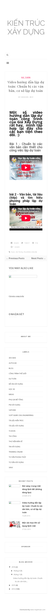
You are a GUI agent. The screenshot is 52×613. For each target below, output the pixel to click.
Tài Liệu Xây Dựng (16, 425)
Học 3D (12, 389)
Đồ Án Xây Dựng (16, 384)
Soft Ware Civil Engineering (21, 415)
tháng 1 (17, 574)
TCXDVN (12, 431)
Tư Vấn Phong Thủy (17, 457)
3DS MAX (12, 358)
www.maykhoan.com (37, 610)
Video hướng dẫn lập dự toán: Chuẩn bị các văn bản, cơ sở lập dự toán (32, 507)
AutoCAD (13, 363)
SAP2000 (12, 410)
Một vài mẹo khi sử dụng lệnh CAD (31, 524)
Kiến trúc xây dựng (26, 27)
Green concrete (16, 296)
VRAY (11, 467)
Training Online (30, 252)
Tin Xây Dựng (14, 446)
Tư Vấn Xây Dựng (16, 462)
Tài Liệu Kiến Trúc (16, 420)
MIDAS (11, 394)
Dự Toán (26, 77)
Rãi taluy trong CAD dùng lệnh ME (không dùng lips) (32, 489)
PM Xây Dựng (14, 405)
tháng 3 (17, 570)
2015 (13, 585)
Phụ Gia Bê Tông (16, 399)
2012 (13, 589)
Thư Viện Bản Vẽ (15, 441)
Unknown (25, 97)
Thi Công (13, 436)
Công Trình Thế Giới (17, 373)
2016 (13, 567)
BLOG (11, 368)
